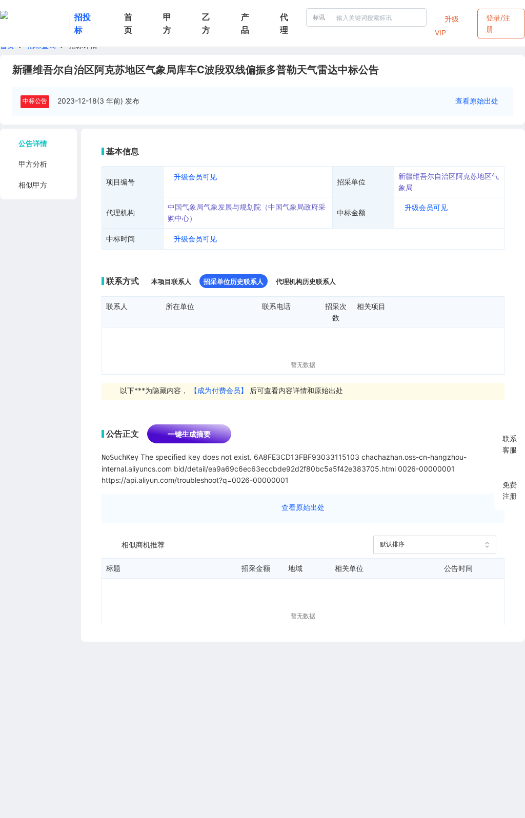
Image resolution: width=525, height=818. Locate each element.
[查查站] (33, 23)
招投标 (82, 23)
